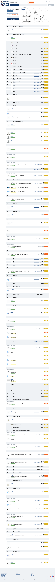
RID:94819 (12, 523)
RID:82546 (12, 116)
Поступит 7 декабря (36, 73)
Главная (7, 7)
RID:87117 (12, 132)
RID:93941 (12, 554)
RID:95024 (12, 37)
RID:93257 (12, 198)
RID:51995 (12, 534)
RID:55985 (12, 136)
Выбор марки (10, 7)
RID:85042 (12, 140)
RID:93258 (12, 483)
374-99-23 (51, 1)
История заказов (18, 574)
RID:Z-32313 (12, 289)
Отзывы (17, 573)
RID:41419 (12, 546)
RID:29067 (12, 312)
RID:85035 (12, 411)
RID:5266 (12, 562)
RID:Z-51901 (12, 475)
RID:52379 (12, 278)
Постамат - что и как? (4, 573)
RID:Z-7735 (12, 214)
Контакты (32, 573)
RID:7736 (12, 182)
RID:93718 (12, 300)
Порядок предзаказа (3, 574)
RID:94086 (12, 222)
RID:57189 (12, 491)
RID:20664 (12, 461)
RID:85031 (12, 108)
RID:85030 (12, 112)
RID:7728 (12, 453)
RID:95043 (12, 29)
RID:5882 (12, 542)
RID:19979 (12, 97)
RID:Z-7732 (12, 253)
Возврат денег (3, 576)
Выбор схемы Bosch (15, 7)
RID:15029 (12, 379)
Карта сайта (32, 575)
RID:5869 (12, 270)
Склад (31, 574)
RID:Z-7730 (12, 419)
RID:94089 (12, 206)
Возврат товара (3, 575)
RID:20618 (12, 124)
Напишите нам (52, 569)
